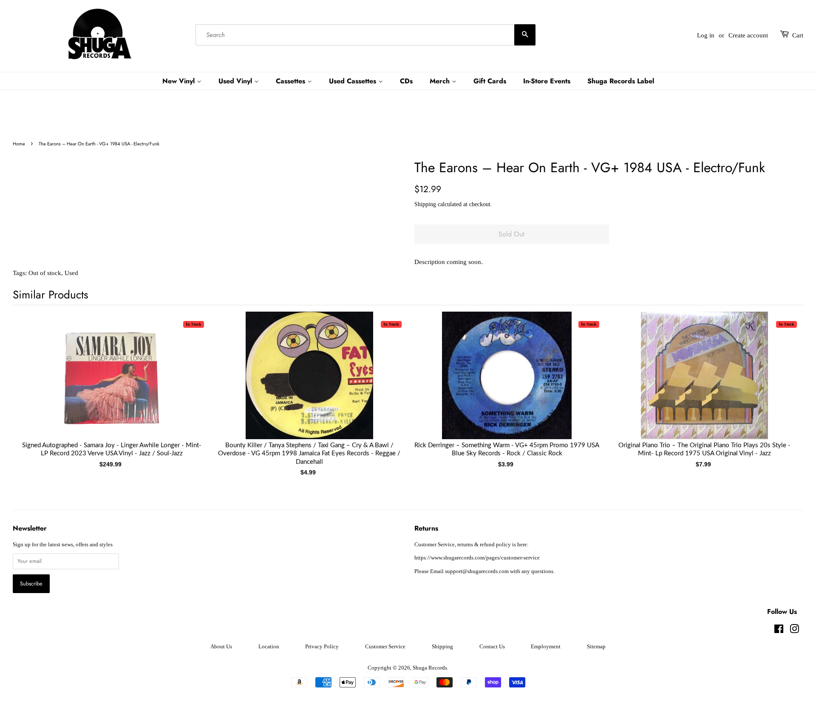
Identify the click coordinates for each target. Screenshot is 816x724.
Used (71, 273)
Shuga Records (430, 668)
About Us (221, 647)
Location (268, 647)
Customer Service (385, 647)
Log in (705, 35)
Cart (797, 35)
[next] (782, 379)
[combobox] (366, 35)
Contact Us (492, 647)
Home (19, 143)
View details (111, 384)
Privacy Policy (322, 647)
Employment (546, 647)
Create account (748, 35)
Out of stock (44, 273)
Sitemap (596, 647)
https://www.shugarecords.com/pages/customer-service (477, 558)
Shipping (425, 204)
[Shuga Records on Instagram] (794, 631)
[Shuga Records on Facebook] (779, 631)
